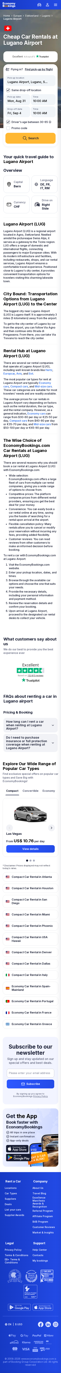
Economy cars (36, 413)
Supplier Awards (14, 1215)
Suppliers (10, 1198)
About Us (38, 1187)
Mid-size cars (43, 386)
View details (30, 849)
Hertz (48, 370)
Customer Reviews (44, 1227)
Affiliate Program (43, 1216)
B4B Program (40, 1221)
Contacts (38, 1255)
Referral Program (43, 1210)
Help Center (40, 1249)
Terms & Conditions (16, 1255)
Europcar (9, 373)
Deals (8, 1204)
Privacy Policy (40, 1096)
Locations (11, 1187)
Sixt (30, 373)
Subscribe (33, 1084)
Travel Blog (39, 1193)
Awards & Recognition (40, 1205)
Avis (19, 373)
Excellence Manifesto (39, 1199)
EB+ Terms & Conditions (12, 1261)
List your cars (13, 1209)
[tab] (12, 791)
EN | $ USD (15, 1324)
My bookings (40, 1260)
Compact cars (19, 386)
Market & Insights (43, 1232)
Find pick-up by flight (39, 69)
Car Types (11, 1193)
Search (33, 138)
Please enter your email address (29, 1073)
